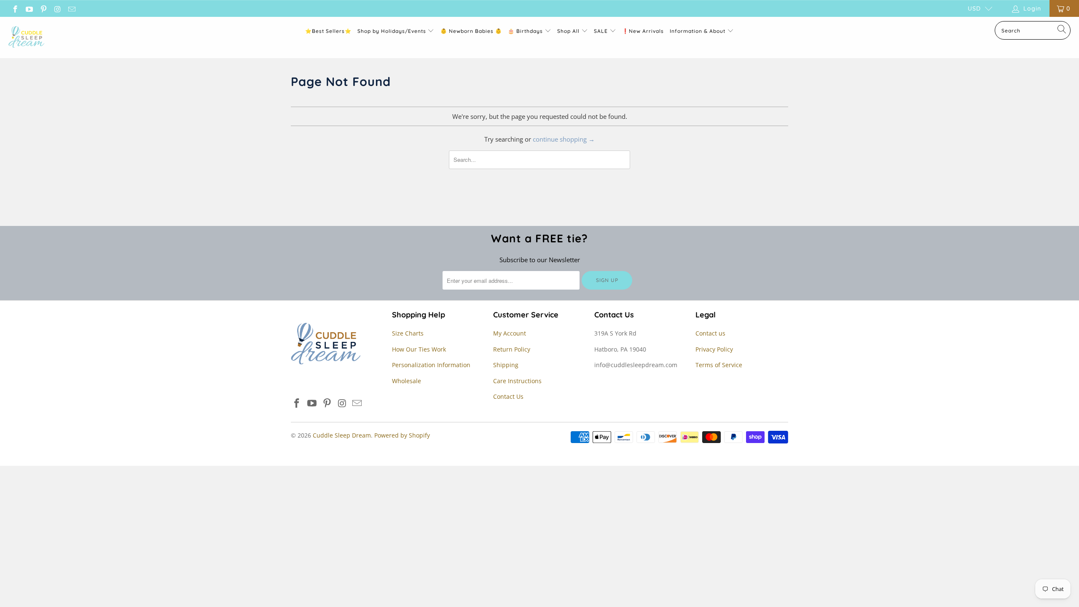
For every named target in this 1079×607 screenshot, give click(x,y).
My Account (509, 333)
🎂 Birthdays (526, 31)
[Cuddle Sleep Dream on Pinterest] (43, 8)
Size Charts (408, 333)
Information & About (697, 31)
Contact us (710, 333)
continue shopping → (564, 139)
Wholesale (406, 381)
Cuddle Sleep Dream (342, 435)
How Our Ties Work (419, 349)
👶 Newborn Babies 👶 (471, 31)
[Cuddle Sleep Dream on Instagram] (57, 8)
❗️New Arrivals (643, 31)
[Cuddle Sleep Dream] (26, 37)
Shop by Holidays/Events (391, 31)
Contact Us (508, 396)
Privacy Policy (714, 349)
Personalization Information (431, 365)
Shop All (568, 31)
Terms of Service (718, 365)
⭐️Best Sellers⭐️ (328, 31)
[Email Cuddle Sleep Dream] (71, 8)
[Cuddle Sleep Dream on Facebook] (15, 8)
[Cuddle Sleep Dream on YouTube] (29, 8)
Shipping (505, 365)
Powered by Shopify (402, 435)
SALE (601, 31)
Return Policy (511, 349)
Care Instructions (517, 381)
